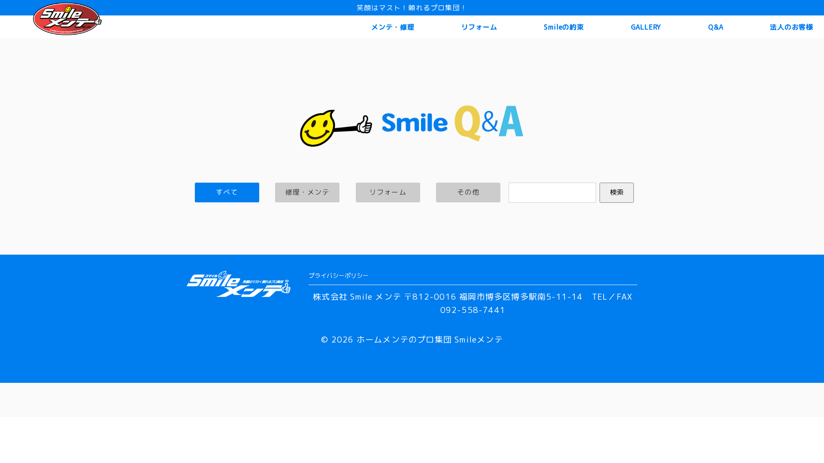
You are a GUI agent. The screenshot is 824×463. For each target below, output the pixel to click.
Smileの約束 (564, 27)
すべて (227, 192)
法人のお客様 (791, 27)
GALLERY (646, 27)
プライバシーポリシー (339, 275)
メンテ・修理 (393, 27)
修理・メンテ (307, 192)
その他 (468, 192)
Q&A (715, 27)
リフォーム (479, 27)
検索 (617, 192)
